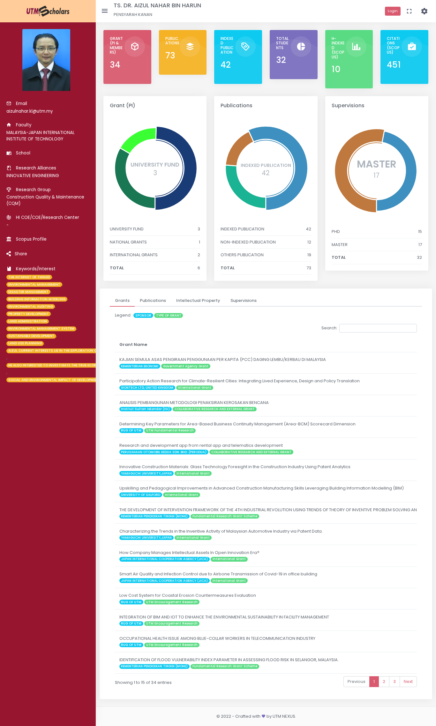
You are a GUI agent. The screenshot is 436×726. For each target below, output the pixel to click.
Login (393, 10)
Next (408, 681)
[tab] (122, 300)
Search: (329, 328)
